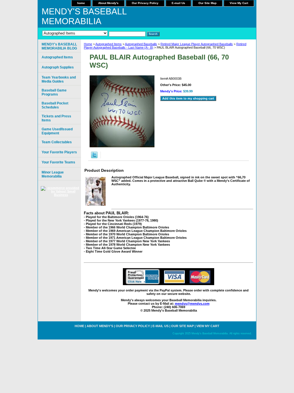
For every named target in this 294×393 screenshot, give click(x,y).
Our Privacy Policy (145, 3)
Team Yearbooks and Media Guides (59, 79)
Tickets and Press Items (56, 118)
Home (88, 44)
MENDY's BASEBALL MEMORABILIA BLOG (59, 46)
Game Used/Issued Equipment (57, 131)
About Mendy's (108, 3)
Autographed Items (108, 44)
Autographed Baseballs (141, 44)
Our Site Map (207, 3)
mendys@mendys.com (192, 303)
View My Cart (239, 3)
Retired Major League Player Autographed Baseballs (196, 44)
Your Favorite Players (59, 152)
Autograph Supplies (58, 67)
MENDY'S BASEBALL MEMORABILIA (84, 16)
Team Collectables (57, 142)
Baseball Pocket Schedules (55, 105)
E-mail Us (178, 3)
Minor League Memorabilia (53, 174)
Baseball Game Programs (54, 92)
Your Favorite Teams (58, 162)
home (81, 3)
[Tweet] (94, 157)
